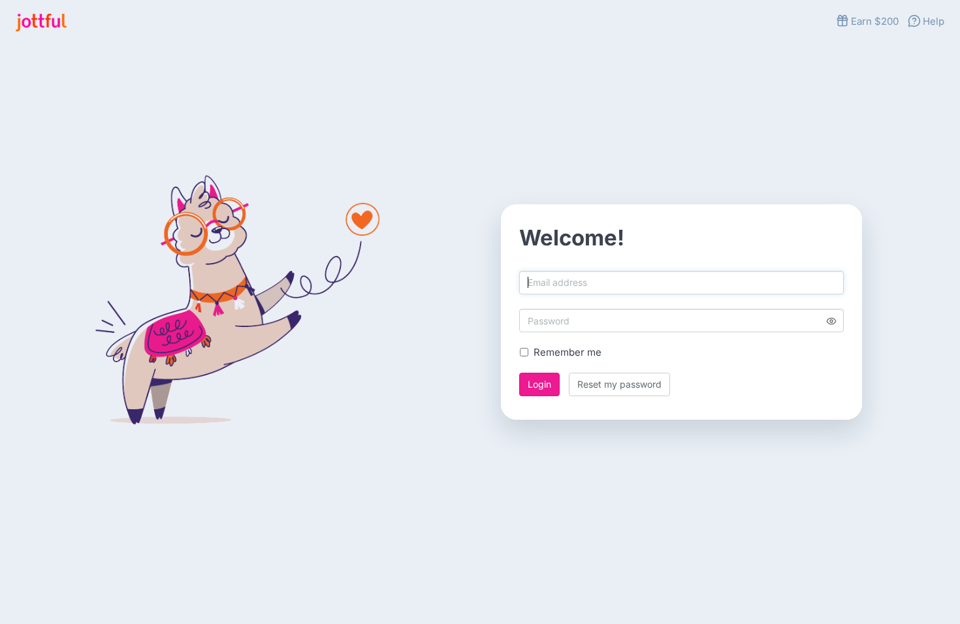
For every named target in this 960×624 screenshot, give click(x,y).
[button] (867, 20)
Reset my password (619, 384)
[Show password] (831, 320)
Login (539, 384)
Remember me (567, 352)
